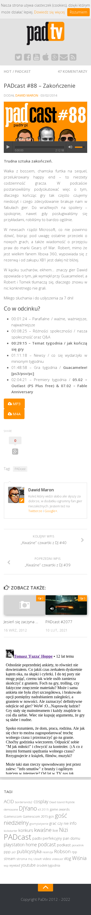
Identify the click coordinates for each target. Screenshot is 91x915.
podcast (47, 844)
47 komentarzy (72, 71)
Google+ (50, 511)
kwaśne (43, 829)
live (55, 830)
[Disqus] (45, 711)
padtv (37, 838)
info (73, 823)
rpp (74, 852)
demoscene (11, 809)
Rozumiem (78, 12)
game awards (60, 809)
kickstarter (10, 831)
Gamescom (13, 816)
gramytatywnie (39, 824)
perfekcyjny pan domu (61, 838)
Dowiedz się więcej (49, 12)
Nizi (63, 829)
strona (21, 858)
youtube (28, 865)
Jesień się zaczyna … (21, 621)
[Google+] (55, 58)
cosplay (41, 801)
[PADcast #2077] (66, 605)
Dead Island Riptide (62, 802)
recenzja (47, 852)
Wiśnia (79, 858)
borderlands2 (24, 802)
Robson (62, 851)
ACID (9, 801)
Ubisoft (37, 859)
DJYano (28, 808)
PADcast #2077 (59, 621)
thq (30, 859)
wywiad (14, 865)
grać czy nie (59, 823)
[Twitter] (18, 58)
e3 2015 (43, 809)
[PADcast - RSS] (73, 58)
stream (9, 858)
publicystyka (29, 851)
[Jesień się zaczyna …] (24, 605)
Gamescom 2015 (35, 816)
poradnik (78, 845)
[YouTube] (36, 58)
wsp (6, 865)
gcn (51, 816)
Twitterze (35, 511)
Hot (8, 71)
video (47, 859)
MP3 (16, 403)
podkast (64, 844)
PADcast (23, 71)
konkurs (25, 830)
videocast (57, 859)
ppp (7, 851)
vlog (67, 858)
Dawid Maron (26, 95)
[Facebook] (27, 58)
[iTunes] (45, 58)
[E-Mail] (64, 58)
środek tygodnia (48, 865)
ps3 (14, 852)
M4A (16, 413)
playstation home (20, 844)
